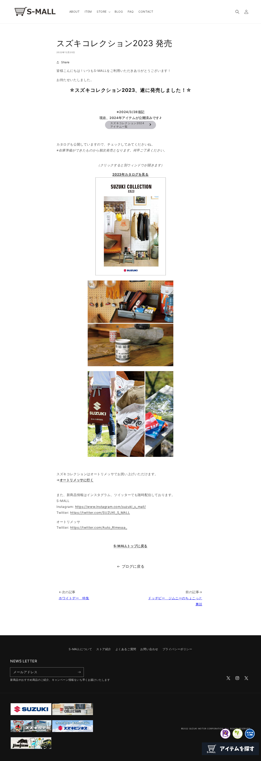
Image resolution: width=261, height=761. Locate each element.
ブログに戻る (133, 566)
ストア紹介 (103, 649)
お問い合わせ (149, 649)
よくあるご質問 (125, 649)
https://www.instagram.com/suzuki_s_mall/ (110, 507)
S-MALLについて (80, 649)
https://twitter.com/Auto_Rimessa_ (98, 527)
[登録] (79, 672)
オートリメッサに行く (77, 480)
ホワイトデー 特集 (74, 598)
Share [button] (65, 62)
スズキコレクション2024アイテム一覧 (127, 124)
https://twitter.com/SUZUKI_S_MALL (100, 513)
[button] (103, 11)
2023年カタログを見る (130, 174)
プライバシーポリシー (177, 649)
